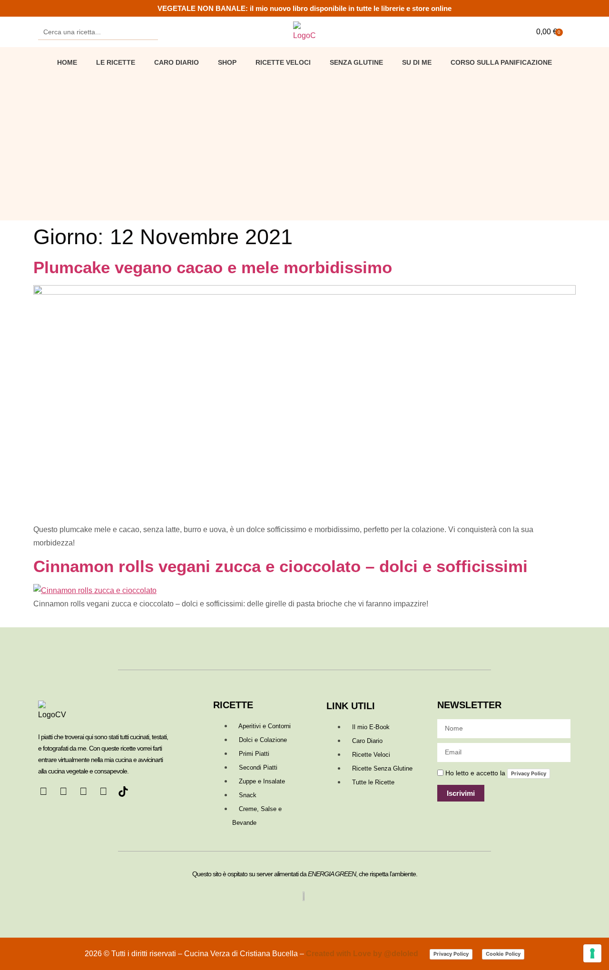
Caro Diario (176, 62)
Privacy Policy (528, 773)
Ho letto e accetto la (495, 773)
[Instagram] (83, 791)
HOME (67, 62)
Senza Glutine (356, 62)
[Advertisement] (304, 144)
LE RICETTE (115, 62)
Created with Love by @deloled (363, 954)
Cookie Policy (503, 953)
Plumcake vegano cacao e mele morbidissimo (212, 267)
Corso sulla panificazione (501, 62)
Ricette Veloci (283, 62)
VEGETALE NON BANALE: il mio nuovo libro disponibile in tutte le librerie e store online (304, 8)
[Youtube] (103, 791)
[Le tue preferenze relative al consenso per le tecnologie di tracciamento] (592, 953)
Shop (227, 62)
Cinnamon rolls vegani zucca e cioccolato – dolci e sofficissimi (280, 566)
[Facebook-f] (43, 791)
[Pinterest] (63, 791)
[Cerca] (150, 32)
